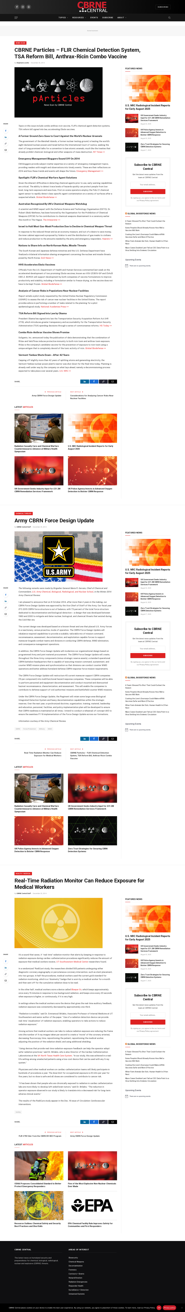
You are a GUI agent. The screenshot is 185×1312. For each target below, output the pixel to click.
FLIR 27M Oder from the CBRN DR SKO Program (40, 1136)
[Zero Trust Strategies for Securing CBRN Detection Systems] (131, 147)
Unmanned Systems (77, 1294)
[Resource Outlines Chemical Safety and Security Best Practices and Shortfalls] (38, 1205)
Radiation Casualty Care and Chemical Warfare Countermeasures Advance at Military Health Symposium (36, 449)
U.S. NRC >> (65, 371)
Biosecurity (73, 1258)
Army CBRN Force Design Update (46, 396)
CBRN (18, 729)
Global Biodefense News (141, 213)
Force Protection (29, 729)
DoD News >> (47, 258)
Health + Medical (23, 873)
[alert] (148, 265)
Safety (18, 1112)
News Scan (20, 43)
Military (42, 729)
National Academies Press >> (55, 306)
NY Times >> (99, 152)
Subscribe (163, 7)
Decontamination (76, 1266)
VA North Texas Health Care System (55, 1055)
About (120, 18)
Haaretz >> (107, 239)
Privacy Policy (145, 200)
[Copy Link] (5, 143)
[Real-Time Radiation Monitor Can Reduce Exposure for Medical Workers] (58, 948)
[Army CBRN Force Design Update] (58, 581)
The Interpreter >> (51, 220)
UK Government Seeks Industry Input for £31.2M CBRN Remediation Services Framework (37, 490)
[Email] (5, 149)
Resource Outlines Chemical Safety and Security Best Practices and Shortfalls (37, 1224)
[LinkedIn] (5, 137)
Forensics (73, 1270)
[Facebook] (5, 130)
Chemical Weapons (76, 1262)
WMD (50, 729)
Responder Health (76, 1286)
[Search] (169, 17)
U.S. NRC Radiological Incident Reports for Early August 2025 (90, 447)
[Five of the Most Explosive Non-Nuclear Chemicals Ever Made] (92, 1165)
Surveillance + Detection (79, 1290)
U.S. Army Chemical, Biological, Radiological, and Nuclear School (62, 591)
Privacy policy (169, 1308)
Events (94, 18)
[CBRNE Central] (92, 7)
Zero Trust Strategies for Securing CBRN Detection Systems (155, 145)
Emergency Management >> (89, 171)
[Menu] (16, 17)
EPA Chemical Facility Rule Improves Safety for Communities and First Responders (90, 1224)
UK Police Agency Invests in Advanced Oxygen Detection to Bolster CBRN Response (90, 490)
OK (159, 1308)
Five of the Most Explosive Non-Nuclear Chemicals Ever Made (92, 1185)
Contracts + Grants (76, 1274)
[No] (182, 1307)
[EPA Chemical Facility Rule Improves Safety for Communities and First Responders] (92, 1205)
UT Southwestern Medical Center (72, 961)
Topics (62, 18)
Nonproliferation (75, 1278)
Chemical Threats (23, 513)
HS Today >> (106, 325)
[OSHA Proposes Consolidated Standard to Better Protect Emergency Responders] (38, 1165)
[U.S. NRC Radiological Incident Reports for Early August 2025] (92, 428)
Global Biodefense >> (46, 197)
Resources (78, 18)
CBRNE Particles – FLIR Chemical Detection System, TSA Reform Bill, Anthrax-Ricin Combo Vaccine (91, 756)
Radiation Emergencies (78, 1282)
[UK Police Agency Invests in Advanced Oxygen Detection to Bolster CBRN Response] (92, 470)
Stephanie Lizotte (23, 63)
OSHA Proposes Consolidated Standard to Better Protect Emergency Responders (37, 1185)
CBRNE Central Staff (24, 527)
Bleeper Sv (76, 989)
